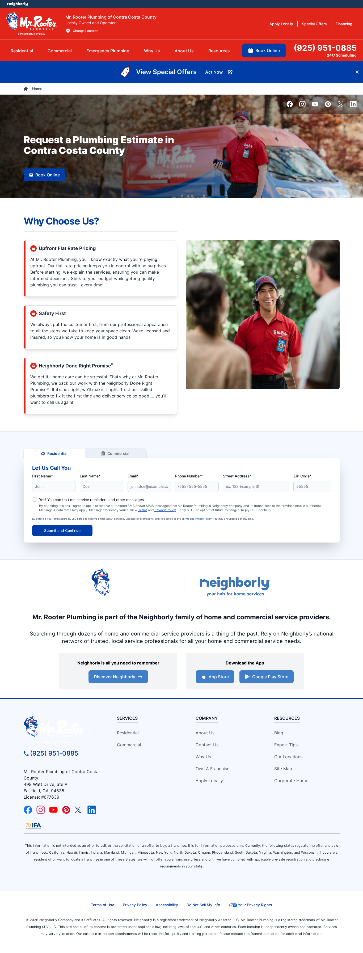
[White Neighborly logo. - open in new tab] (17, 4)
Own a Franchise (212, 768)
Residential (57, 453)
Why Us (203, 756)
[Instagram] (302, 104)
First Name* (42, 476)
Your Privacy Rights (255, 905)
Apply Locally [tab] (281, 24)
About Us (205, 732)
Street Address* (237, 476)
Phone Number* (189, 476)
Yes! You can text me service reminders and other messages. (92, 499)
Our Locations (288, 756)
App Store (219, 676)
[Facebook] (289, 104)
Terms (142, 510)
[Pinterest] (328, 104)
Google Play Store (270, 676)
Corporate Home (291, 780)
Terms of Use (102, 905)
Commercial (118, 453)
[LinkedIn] (353, 104)
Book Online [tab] (267, 50)
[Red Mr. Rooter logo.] (131, 586)
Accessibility (167, 905)
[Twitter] (340, 104)
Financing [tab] (344, 24)
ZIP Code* (302, 476)
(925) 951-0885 (54, 753)
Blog (278, 732)
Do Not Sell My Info (203, 905)
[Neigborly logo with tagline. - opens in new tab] (234, 586)
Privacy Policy (165, 510)
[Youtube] (315, 104)
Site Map (283, 768)
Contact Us (207, 744)
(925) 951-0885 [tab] (325, 48)
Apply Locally (209, 780)
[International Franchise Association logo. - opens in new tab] (33, 826)
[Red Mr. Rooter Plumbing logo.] (64, 730)
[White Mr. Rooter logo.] (31, 23)
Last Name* (90, 476)
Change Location (85, 31)
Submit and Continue (62, 530)
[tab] (108, 50)
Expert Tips (286, 744)
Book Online (47, 174)
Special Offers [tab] (314, 24)
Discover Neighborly (114, 676)
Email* (133, 476)
